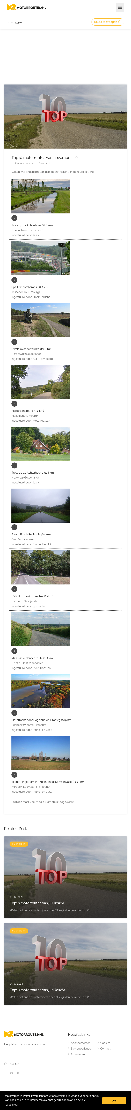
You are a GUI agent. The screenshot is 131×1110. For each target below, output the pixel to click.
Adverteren (78, 1054)
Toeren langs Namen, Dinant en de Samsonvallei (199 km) (47, 781)
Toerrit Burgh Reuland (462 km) (31, 534)
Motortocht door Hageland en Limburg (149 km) (41, 720)
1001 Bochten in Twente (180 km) (32, 596)
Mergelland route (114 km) (27, 410)
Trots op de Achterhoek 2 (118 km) (33, 472)
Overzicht (44, 163)
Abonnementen (80, 1043)
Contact (105, 1048)
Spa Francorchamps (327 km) (29, 287)
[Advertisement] (65, 55)
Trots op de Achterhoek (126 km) (32, 225)
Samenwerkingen (81, 1048)
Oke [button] (114, 1100)
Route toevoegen (106, 22)
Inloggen (16, 22)
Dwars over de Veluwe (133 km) (31, 349)
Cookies (105, 1043)
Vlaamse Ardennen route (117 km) (32, 658)
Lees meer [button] (11, 1104)
